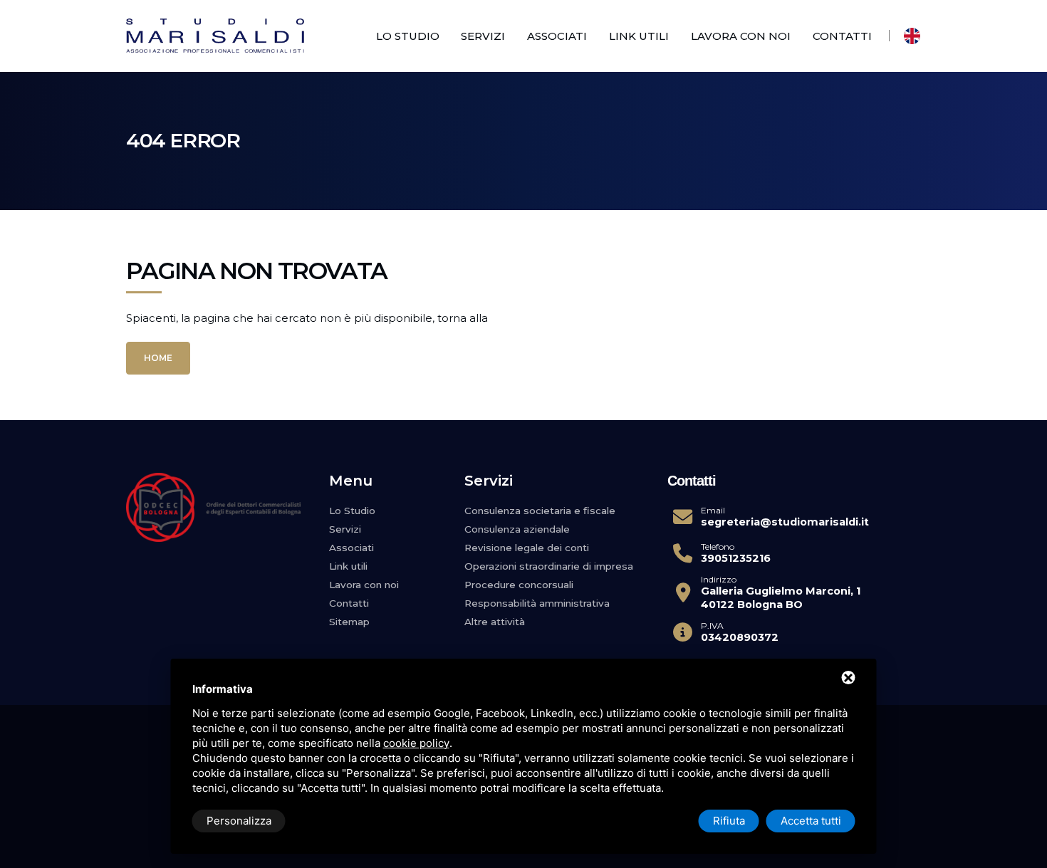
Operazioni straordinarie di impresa (548, 566)
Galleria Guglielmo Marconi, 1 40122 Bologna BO (780, 598)
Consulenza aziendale (517, 529)
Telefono (717, 547)
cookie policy (416, 743)
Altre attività (494, 621)
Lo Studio (407, 36)
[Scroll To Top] (1022, 838)
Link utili (639, 36)
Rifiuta (729, 820)
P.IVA (712, 626)
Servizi (483, 36)
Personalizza (239, 820)
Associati (557, 36)
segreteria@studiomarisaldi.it (785, 522)
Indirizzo (718, 580)
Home (158, 357)
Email (713, 511)
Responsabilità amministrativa (537, 603)
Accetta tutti (811, 820)
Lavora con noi (741, 36)
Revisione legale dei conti (526, 547)
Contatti (842, 36)
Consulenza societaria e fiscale (539, 510)
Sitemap (349, 621)
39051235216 (736, 558)
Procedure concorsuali (518, 584)
